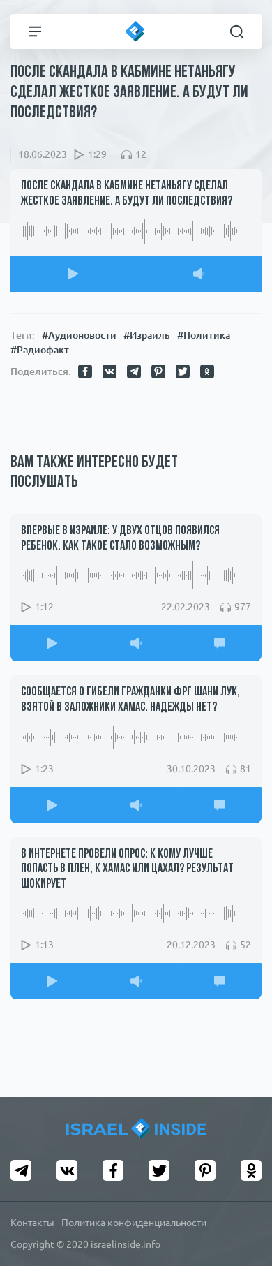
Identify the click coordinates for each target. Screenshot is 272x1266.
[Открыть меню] (34, 31)
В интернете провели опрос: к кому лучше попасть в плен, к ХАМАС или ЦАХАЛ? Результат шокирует (127, 869)
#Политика (203, 335)
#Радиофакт (39, 349)
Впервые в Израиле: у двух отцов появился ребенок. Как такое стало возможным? (120, 539)
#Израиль (146, 335)
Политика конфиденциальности (133, 1222)
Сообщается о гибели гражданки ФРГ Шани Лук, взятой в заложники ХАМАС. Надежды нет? (130, 700)
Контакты (32, 1222)
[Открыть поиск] (237, 31)
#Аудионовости (79, 335)
